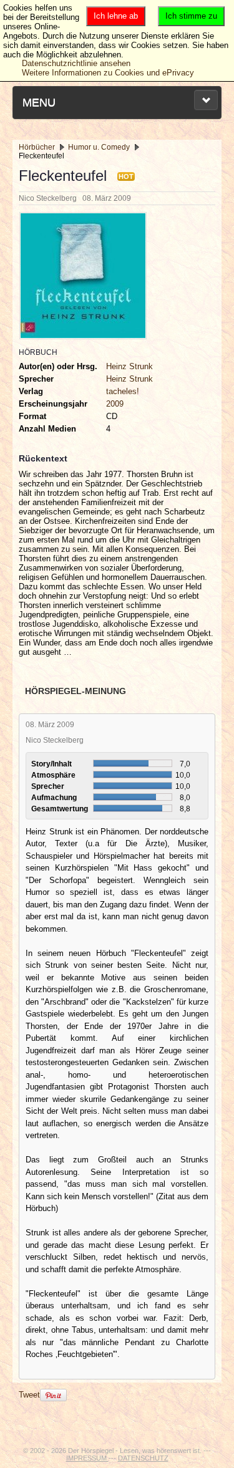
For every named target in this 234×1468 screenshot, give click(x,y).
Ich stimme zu (191, 16)
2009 (115, 403)
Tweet (29, 1394)
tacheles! (122, 391)
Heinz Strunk (129, 366)
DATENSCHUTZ (143, 1458)
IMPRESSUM (87, 1458)
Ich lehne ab (116, 16)
